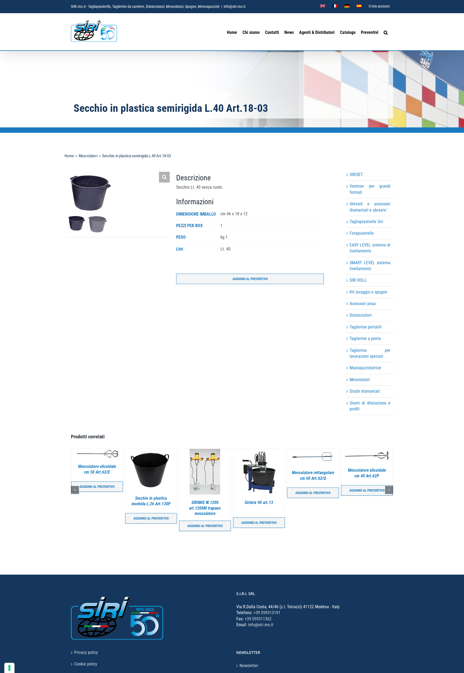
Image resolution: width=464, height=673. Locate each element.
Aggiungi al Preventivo (250, 279)
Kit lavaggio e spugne (368, 292)
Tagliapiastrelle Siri (366, 221)
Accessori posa (363, 303)
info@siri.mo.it (234, 6)
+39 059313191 (266, 612)
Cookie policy (85, 664)
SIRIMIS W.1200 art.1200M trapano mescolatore (151, 508)
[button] (386, 32)
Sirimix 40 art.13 (205, 502)
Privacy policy (86, 652)
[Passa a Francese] (335, 6)
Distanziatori (361, 315)
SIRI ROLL (358, 280)
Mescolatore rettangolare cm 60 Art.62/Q (259, 475)
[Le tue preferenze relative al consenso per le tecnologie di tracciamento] (9, 668)
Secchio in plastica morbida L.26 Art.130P (97, 501)
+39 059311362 (258, 618)
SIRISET (356, 174)
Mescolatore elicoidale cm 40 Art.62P (313, 473)
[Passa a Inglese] (323, 6)
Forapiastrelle (362, 233)
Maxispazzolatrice (365, 367)
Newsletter (249, 665)
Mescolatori (360, 379)
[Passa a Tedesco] (347, 6)
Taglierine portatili (366, 327)
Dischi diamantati (365, 391)
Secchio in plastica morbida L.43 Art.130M (367, 502)
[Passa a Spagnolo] (359, 6)
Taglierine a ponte (365, 338)
